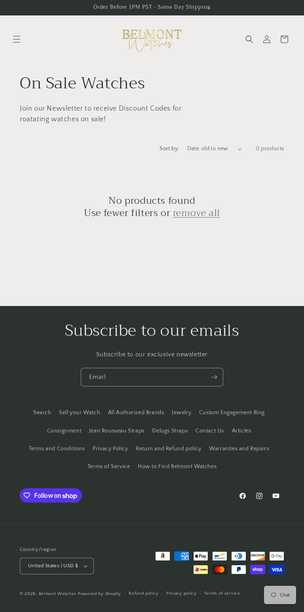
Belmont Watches (58, 593)
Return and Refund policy (168, 449)
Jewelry (181, 412)
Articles (241, 431)
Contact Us (210, 431)
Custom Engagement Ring (232, 412)
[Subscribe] (214, 377)
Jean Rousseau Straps (116, 431)
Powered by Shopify (99, 593)
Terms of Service (108, 466)
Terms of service (222, 593)
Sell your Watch (79, 412)
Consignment (64, 431)
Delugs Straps (170, 431)
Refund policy (143, 593)
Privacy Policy (110, 449)
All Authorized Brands (136, 412)
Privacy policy (181, 593)
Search (42, 412)
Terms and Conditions (57, 449)
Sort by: (169, 148)
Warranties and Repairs (239, 449)
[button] (16, 39)
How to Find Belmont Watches (177, 466)
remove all (196, 213)
